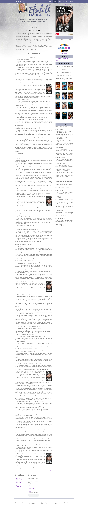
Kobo (17, 485)
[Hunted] (58, 115)
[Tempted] (70, 86)
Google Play (18, 486)
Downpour (31, 489)
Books (66, 4)
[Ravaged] (58, 105)
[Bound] (64, 95)
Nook (17, 483)
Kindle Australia (19, 481)
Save (58, 34)
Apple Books (18, 482)
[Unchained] (70, 105)
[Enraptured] (58, 95)
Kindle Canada (19, 479)
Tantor (30, 491)
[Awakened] (64, 105)
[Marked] (58, 86)
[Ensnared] (64, 115)
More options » (64, 53)
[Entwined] (64, 86)
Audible (30, 487)
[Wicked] (70, 115)
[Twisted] (70, 95)
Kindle (17, 477)
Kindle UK (18, 478)
